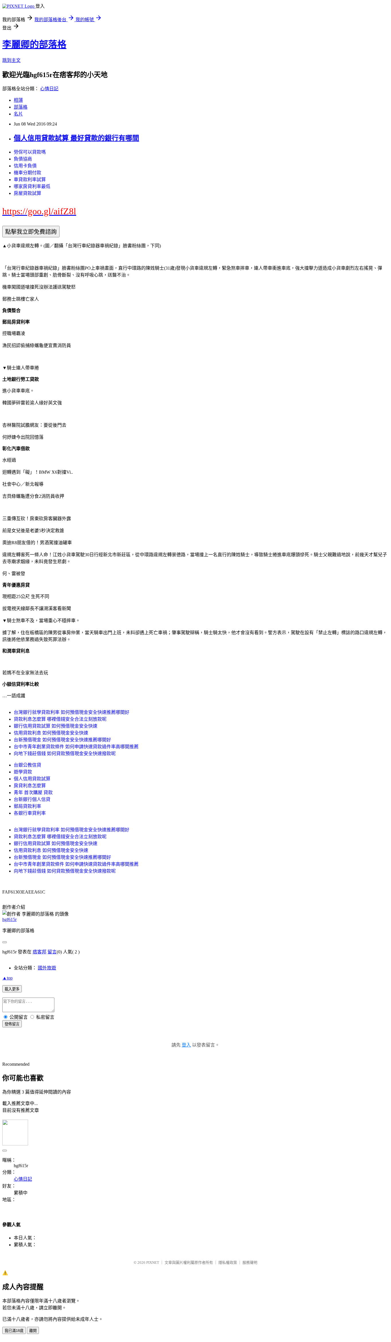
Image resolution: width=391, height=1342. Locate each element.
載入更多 (12, 989)
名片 (18, 113)
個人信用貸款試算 (32, 778)
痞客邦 (39, 951)
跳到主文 (11, 60)
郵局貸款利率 (27, 806)
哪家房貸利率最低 (32, 186)
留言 (52, 951)
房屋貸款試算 (27, 193)
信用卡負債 (25, 165)
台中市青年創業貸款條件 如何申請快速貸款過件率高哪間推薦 (76, 746)
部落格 (20, 107)
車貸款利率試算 (30, 179)
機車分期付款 (27, 172)
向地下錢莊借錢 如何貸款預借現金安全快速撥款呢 (65, 753)
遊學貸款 (23, 771)
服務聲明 (249, 1262)
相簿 (18, 100)
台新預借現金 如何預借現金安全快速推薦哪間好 (62, 739)
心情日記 (49, 88)
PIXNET (152, 1262)
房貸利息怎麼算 (30, 785)
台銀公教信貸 (27, 765)
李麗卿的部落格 (34, 44)
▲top (7, 977)
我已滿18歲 (14, 1331)
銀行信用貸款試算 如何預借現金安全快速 (55, 726)
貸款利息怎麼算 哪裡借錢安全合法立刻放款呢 (60, 719)
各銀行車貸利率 (30, 813)
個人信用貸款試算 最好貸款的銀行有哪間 (76, 138)
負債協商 (23, 158)
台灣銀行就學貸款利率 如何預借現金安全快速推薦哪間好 (71, 712)
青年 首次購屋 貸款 (33, 792)
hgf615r (9, 919)
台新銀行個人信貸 (32, 799)
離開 (33, 1331)
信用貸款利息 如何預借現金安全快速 (51, 732)
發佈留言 (12, 1024)
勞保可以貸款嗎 (30, 152)
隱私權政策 (227, 1262)
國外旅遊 (47, 967)
